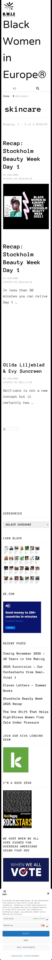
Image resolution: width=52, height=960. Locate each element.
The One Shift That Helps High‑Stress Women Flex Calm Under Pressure (26, 717)
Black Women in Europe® (24, 50)
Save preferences (26, 947)
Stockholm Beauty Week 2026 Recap (23, 701)
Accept (26, 933)
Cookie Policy (17, 955)
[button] (48, 893)
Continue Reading (15, 310)
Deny (26, 940)
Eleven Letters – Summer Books (25, 688)
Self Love (14, 135)
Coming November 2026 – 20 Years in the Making (24, 656)
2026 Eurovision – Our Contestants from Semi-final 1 (24, 672)
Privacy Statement (31, 955)
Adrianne (12, 175)
